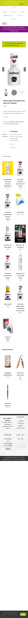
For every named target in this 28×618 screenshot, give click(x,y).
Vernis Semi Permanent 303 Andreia (8, 276)
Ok (23, 614)
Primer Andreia (7, 304)
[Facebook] (19, 439)
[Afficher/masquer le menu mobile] (25, 24)
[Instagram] (22, 439)
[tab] (5, 131)
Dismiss (22, 4)
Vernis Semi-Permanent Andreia (8, 29)
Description (5, 131)
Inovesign (13, 457)
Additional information (5, 135)
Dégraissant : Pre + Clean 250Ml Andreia (20, 276)
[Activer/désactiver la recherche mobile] (22, 24)
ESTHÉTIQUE (14, 27)
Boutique (9, 27)
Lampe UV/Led (20, 212)
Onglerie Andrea (21, 27)
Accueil (4, 27)
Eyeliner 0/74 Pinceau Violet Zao (20, 375)
